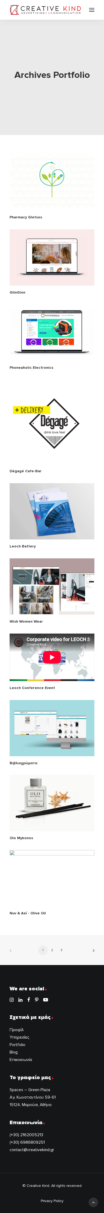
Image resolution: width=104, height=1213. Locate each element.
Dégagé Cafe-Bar (26, 471)
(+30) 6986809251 (27, 1142)
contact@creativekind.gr (32, 1149)
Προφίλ (17, 1029)
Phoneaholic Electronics (31, 367)
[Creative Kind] (46, 10)
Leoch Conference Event (32, 688)
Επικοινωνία (21, 1059)
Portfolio (17, 1044)
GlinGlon (17, 292)
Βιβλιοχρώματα (23, 763)
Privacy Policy (52, 1201)
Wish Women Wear (26, 621)
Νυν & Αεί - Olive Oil (28, 913)
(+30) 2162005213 (26, 1135)
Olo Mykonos (21, 838)
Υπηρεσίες (19, 1037)
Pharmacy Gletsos (26, 217)
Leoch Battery (23, 546)
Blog (14, 1052)
